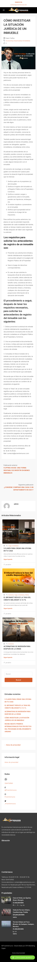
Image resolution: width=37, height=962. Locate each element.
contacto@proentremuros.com (18, 5)
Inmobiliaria (26, 41)
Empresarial (18, 41)
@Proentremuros (11, 790)
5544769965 (9, 783)
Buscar (18, 680)
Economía (9, 41)
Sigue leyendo (8, 559)
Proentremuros (10, 797)
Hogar (10, 546)
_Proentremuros (10, 804)
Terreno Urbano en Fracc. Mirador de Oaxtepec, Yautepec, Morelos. (23, 924)
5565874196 (18, 2)
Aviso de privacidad (13, 745)
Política (27, 595)
